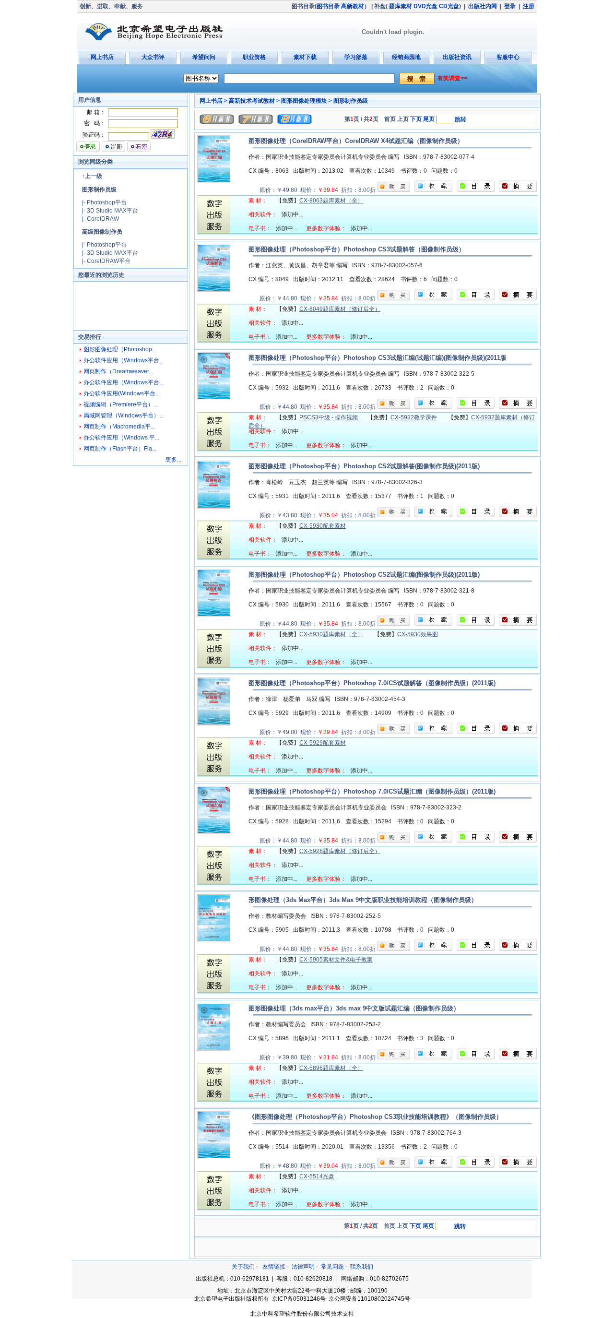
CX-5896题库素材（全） (331, 1068)
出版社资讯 (457, 57)
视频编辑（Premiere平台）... (120, 404)
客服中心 (508, 57)
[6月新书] (217, 122)
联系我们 (361, 1266)
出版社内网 (482, 6)
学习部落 (355, 57)
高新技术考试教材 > (254, 100)
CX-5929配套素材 (322, 742)
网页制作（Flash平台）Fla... (119, 448)
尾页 (429, 119)
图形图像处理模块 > (306, 100)
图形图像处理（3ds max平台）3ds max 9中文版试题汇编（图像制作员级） (354, 1008)
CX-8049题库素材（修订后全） (339, 309)
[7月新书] (255, 122)
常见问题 (332, 1266)
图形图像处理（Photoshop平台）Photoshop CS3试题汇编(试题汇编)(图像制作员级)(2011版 (377, 357)
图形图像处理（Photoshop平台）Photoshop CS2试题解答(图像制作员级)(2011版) (364, 466)
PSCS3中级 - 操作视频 (328, 417)
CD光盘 (449, 6)
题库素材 (400, 6)
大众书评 (153, 57)
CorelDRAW (103, 218)
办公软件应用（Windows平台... (123, 360)
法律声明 (303, 1266)
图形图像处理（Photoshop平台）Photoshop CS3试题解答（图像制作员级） (356, 249)
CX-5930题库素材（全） (331, 634)
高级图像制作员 (102, 231)
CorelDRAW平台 (108, 261)
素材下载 (305, 57)
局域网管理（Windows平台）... (123, 415)
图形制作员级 (99, 189)
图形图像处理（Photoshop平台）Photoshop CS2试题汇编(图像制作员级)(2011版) (364, 574)
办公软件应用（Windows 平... (121, 437)
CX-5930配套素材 (322, 525)
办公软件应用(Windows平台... (121, 393)
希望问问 (203, 57)
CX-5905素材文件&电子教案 (336, 959)
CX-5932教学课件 (413, 417)
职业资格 (254, 57)
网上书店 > (213, 100)
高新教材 (352, 6)
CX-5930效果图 (417, 634)
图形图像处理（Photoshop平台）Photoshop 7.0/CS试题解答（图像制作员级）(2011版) (372, 683)
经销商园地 (406, 57)
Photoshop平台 (107, 202)
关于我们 (243, 1266)
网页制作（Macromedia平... (119, 426)
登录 (510, 6)
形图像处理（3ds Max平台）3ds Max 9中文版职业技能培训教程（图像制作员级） (362, 899)
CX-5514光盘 (316, 1176)
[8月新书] (294, 122)
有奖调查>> (452, 78)
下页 (416, 119)
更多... (173, 459)
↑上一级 (92, 176)
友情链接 (273, 1266)
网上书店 (102, 57)
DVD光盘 (425, 6)
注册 (528, 6)
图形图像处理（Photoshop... (119, 349)
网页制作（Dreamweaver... (118, 371)
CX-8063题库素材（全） (331, 200)
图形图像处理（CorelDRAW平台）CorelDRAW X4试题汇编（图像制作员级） (355, 140)
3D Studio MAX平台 (112, 210)
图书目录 (328, 6)
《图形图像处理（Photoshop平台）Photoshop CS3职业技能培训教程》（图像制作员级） (375, 1116)
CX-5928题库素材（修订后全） (339, 851)
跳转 (460, 119)
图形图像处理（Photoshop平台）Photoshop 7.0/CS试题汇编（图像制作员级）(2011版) (372, 791)
